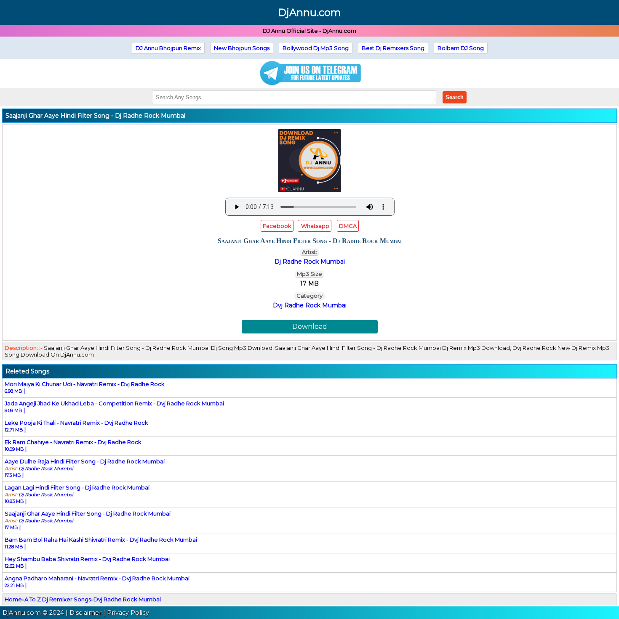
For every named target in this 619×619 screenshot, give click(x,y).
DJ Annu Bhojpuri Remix (168, 48)
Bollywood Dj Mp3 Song (316, 48)
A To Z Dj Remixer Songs (57, 599)
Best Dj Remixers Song (393, 48)
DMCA (348, 225)
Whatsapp (314, 225)
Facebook (277, 225)
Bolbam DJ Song (461, 48)
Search (455, 97)
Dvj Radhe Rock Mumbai (310, 305)
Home (13, 599)
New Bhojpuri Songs (241, 48)
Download (309, 327)
